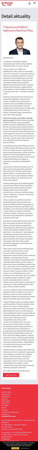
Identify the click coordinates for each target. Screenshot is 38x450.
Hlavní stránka (6, 392)
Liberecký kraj (6, 394)
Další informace (25, 448)
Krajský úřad (5, 396)
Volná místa (5, 403)
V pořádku (15, 448)
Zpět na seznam (11, 375)
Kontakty (4, 410)
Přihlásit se (5, 414)
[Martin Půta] (17, 45)
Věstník (3, 408)
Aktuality (4, 399)
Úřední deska (5, 401)
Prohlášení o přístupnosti (10, 412)
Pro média (4, 405)
